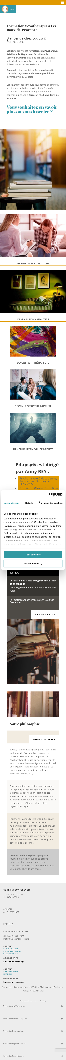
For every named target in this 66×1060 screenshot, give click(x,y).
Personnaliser (31, 563)
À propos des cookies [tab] (50, 503)
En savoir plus (45, 614)
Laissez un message (13, 961)
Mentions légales (12, 939)
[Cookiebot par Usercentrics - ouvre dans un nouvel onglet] (49, 494)
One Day (43, 1001)
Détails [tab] (29, 503)
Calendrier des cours (16, 931)
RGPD (26, 939)
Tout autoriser (33, 554)
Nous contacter (44, 739)
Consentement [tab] (11, 503)
